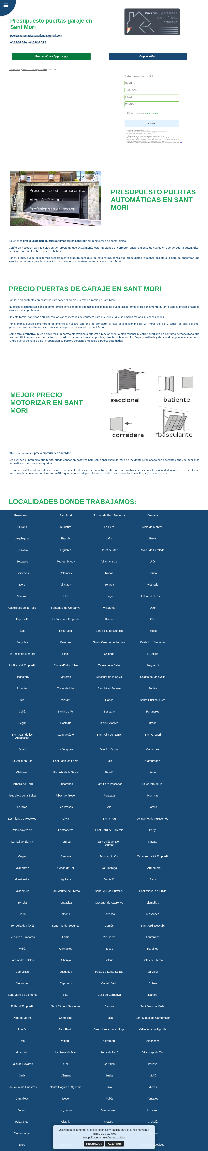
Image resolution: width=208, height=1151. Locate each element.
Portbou (66, 841)
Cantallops (22, 1098)
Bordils (152, 807)
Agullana (65, 879)
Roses (153, 630)
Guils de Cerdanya (109, 994)
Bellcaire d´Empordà (22, 937)
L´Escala (152, 653)
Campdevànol (65, 734)
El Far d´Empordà (22, 1006)
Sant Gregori (153, 734)
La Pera (109, 527)
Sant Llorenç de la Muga (109, 1029)
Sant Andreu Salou (22, 960)
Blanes (109, 619)
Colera (153, 983)
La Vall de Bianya (22, 841)
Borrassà (109, 914)
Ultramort (109, 1040)
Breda (152, 723)
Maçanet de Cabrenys (109, 902)
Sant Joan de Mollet (152, 1006)
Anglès (152, 688)
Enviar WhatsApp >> (49, 56)
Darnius (109, 1006)
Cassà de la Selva (109, 665)
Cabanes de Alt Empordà (152, 856)
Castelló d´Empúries (152, 642)
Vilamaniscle (109, 561)
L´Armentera (153, 867)
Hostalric (65, 723)
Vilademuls (22, 891)
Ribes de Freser (66, 795)
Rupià (109, 1017)
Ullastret (109, 1121)
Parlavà (152, 1063)
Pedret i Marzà (65, 561)
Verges (22, 856)
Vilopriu (65, 1040)
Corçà (152, 830)
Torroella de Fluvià (22, 925)
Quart (22, 749)
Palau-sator (22, 1121)
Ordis (22, 1075)
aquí (181, 142)
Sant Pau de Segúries (65, 925)
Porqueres (152, 711)
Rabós (109, 573)
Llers (22, 584)
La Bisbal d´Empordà (22, 665)
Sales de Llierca (153, 960)
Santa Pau (109, 818)
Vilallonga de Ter (152, 1052)
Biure (22, 1144)
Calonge (109, 653)
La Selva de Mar (65, 1052)
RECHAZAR (94, 1143)
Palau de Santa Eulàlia (109, 971)
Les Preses (66, 807)
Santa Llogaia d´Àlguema (66, 1087)
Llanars (152, 994)
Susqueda (65, 971)
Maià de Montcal (152, 527)
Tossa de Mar (65, 688)
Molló (152, 1075)
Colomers (66, 573)
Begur (22, 723)
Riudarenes (66, 783)
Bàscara (66, 856)
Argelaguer (22, 538)
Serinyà (109, 584)
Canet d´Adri (109, 983)
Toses (109, 948)
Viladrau (22, 596)
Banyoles (22, 642)
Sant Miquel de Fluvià (152, 891)
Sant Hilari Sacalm (109, 688)
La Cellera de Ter (152, 783)
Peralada (109, 795)
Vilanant (66, 1075)
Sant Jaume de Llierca (66, 891)
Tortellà (22, 902)
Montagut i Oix (109, 856)
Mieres (152, 1087)
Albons (65, 914)
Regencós (65, 1110)
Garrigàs (109, 1063)
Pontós (22, 1029)
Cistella (65, 1121)
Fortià (65, 937)
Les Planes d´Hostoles (22, 818)
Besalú (109, 772)
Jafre (109, 538)
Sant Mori (66, 515)
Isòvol (65, 1098)
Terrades (152, 1098)
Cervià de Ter (65, 867)
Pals (109, 760)
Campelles (22, 971)
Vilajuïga (65, 584)
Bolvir (152, 538)
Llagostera (22, 676)
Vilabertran (22, 867)
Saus (153, 879)
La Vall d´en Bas (22, 760)
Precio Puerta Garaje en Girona (34, 70)
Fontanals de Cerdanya (65, 607)
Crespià (152, 1121)
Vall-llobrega (109, 867)
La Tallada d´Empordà (66, 619)
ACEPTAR (114, 1143)
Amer (152, 772)
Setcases (22, 561)
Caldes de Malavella (152, 676)
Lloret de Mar (109, 550)
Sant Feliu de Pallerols (109, 830)
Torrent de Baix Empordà (109, 515)
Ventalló (109, 879)
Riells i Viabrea (109, 723)
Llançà (109, 699)
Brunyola (22, 550)
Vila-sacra (109, 937)
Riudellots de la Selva (22, 795)
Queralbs (152, 515)
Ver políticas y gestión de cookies (104, 1137)
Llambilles (153, 902)
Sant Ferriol (65, 1029)
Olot (152, 619)
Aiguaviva (66, 902)
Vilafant (65, 699)
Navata (152, 841)
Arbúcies (22, 688)
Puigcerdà (152, 665)
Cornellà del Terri (22, 783)
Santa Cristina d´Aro (152, 699)
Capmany (66, 983)
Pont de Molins (22, 1017)
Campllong (65, 1017)
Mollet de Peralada (152, 550)
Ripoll (65, 653)
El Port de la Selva (152, 596)
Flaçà (109, 596)
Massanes (152, 914)
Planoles (22, 1110)
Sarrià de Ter (66, 711)
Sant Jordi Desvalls (153, 925)
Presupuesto (22, 515)
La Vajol (153, 971)
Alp (109, 807)
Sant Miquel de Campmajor (153, 1017)
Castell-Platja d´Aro (66, 665)
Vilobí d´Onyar (109, 749)
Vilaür (109, 960)
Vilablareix (22, 772)
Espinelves (22, 573)
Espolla (65, 538)
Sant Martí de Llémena (22, 994)
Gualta (109, 1075)
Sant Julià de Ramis (109, 734)
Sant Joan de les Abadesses (22, 736)
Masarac (152, 1110)
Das (22, 1040)
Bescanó (109, 711)
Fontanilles (152, 937)
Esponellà (22, 619)
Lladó (22, 914)
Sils (22, 699)
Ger (65, 1063)
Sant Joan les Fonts (65, 760)
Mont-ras (152, 795)
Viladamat (109, 607)
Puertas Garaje (14, 70)
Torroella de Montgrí (22, 653)
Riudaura (65, 527)
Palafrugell (65, 630)
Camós (109, 925)
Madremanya (22, 1133)
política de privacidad (152, 113)
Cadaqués (152, 749)
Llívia (65, 818)
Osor (153, 607)
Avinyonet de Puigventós (152, 818)
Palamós (65, 642)
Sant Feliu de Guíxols (109, 630)
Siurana (22, 527)
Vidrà (22, 948)
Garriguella (22, 879)
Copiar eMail (147, 56)
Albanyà (66, 960)
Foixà (109, 1098)
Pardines (152, 948)
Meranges (22, 983)
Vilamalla (152, 584)
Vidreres (65, 676)
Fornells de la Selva (65, 772)
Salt (22, 630)
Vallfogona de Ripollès (153, 1029)
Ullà (65, 596)
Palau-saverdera (22, 830)
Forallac (22, 807)
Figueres (65, 550)
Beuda (153, 573)
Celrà (22, 711)
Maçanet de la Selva (109, 676)
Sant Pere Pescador (109, 783)
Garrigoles (65, 948)
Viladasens (152, 1040)
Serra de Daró (109, 1052)
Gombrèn (22, 1052)
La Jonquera (66, 749)
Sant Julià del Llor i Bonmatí (109, 843)
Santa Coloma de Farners (109, 642)
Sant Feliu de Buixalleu (109, 891)
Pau (65, 994)
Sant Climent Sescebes (65, 1006)
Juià (109, 1087)
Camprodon (152, 760)
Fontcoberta (65, 830)
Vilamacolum (109, 1110)
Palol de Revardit (22, 1063)
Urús (153, 561)
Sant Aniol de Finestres (22, 1087)
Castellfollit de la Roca (22, 607)
